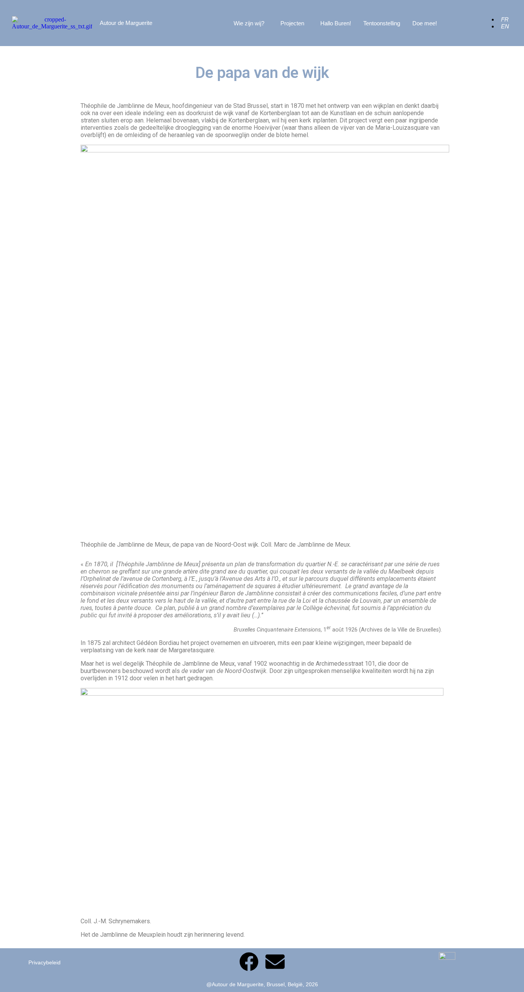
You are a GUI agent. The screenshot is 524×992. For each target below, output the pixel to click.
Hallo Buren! (335, 23)
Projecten (292, 23)
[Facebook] (249, 961)
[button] (251, 23)
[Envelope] (275, 961)
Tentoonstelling (381, 23)
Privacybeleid (44, 962)
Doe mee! (424, 23)
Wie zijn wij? (249, 23)
